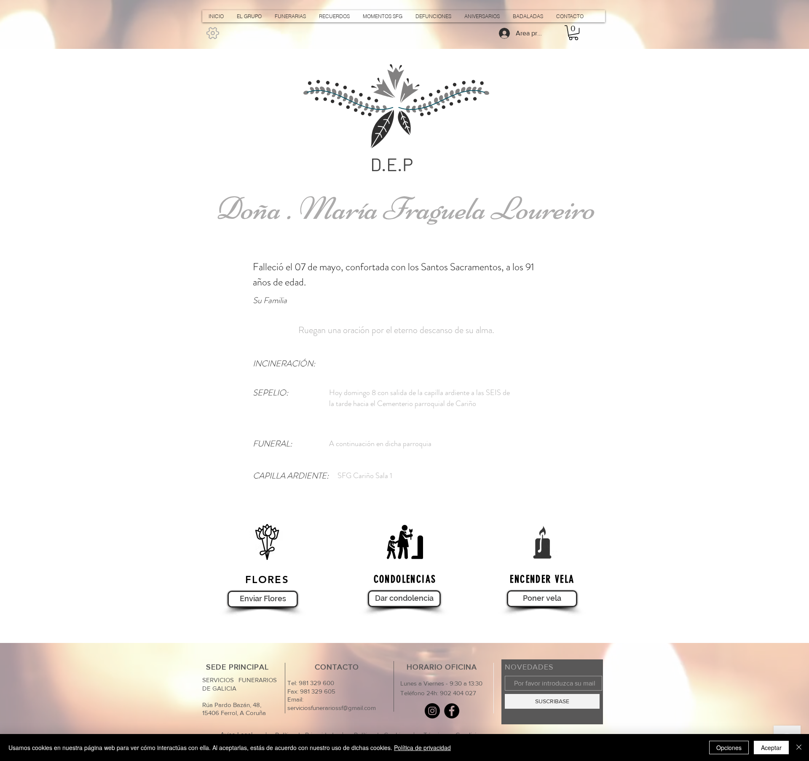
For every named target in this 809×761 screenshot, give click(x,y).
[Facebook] (451, 710)
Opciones (729, 747)
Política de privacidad (422, 747)
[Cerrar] (799, 747)
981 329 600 (315, 682)
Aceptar (771, 747)
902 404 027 (458, 692)
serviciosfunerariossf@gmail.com (331, 707)
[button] (573, 32)
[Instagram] (432, 710)
